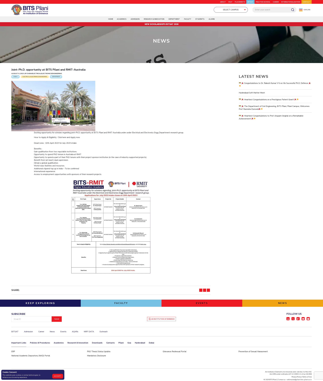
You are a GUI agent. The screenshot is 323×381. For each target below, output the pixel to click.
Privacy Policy (296, 377)
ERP (13, 351)
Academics (59, 343)
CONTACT (306, 2)
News (52, 331)
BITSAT (250, 2)
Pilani (121, 343)
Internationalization (290, 2)
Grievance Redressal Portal (174, 351)
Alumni (212, 19)
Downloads (97, 343)
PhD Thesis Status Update (98, 351)
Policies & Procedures (40, 343)
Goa (129, 343)
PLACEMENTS (240, 2)
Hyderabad (140, 343)
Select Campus (231, 9)
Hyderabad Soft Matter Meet (252, 93)
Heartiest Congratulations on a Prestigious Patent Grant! (269, 99)
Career (276, 2)
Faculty (187, 19)
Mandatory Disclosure (96, 355)
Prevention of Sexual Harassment (253, 351)
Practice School (263, 2)
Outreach (103, 331)
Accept (57, 376)
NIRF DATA (89, 331)
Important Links (18, 343)
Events (63, 331)
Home (110, 19)
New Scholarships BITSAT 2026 (161, 24)
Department (174, 19)
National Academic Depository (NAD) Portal (30, 355)
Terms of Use (307, 377)
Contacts (110, 343)
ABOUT (223, 2)
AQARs (75, 331)
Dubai (151, 343)
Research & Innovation (78, 343)
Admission (135, 19)
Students (199, 19)
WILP (230, 2)
